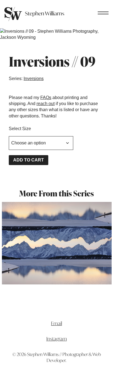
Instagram (56, 339)
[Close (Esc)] (95, 6)
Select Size (20, 128)
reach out (45, 103)
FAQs (45, 97)
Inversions (34, 78)
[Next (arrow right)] (103, 186)
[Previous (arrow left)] (9, 186)
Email (56, 323)
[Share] (83, 6)
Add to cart (28, 160)
